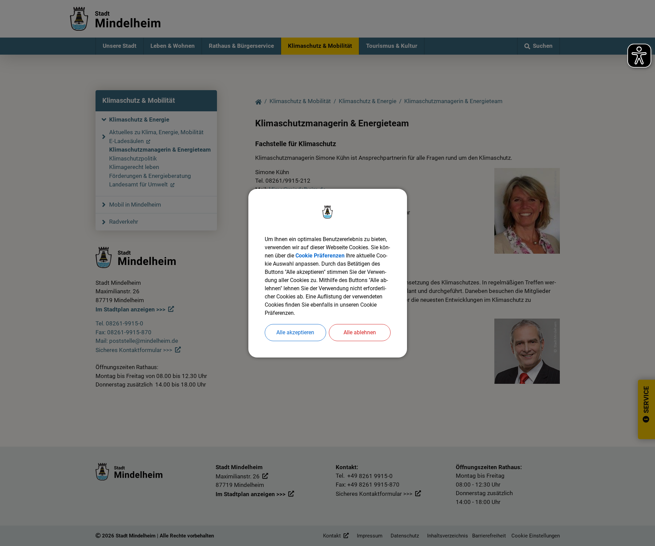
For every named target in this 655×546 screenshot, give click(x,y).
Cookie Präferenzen (320, 255)
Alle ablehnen (360, 332)
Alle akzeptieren (295, 332)
